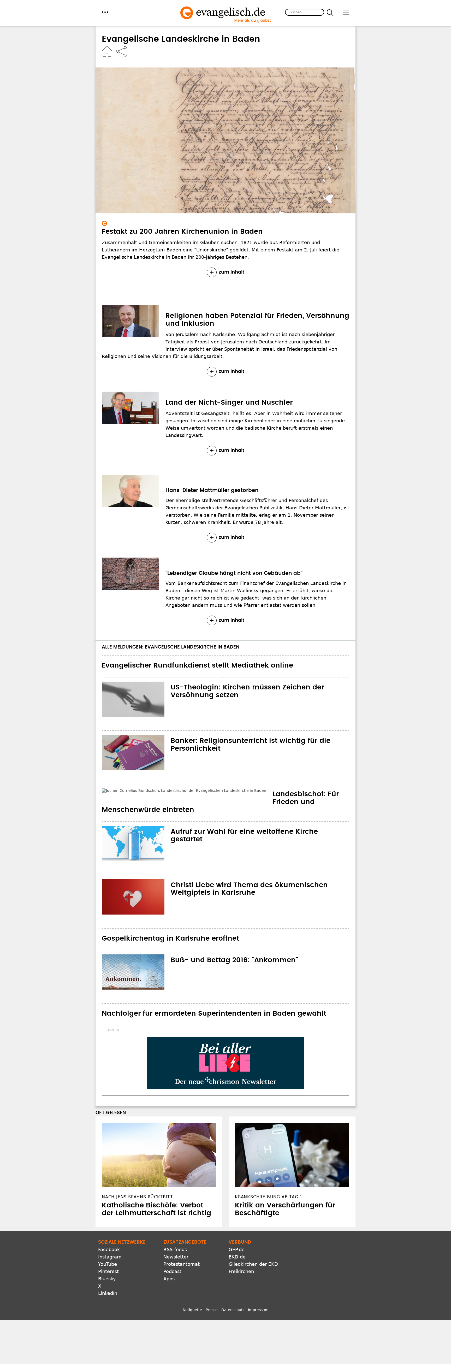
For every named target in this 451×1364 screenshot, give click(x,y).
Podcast (172, 1255)
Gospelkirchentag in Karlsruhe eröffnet (170, 922)
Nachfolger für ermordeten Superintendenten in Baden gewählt (214, 998)
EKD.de (237, 1241)
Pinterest (108, 1255)
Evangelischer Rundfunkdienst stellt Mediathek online (197, 665)
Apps (169, 1263)
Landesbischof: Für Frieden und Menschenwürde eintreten (204, 794)
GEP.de (237, 1234)
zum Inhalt (231, 272)
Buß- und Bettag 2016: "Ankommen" (234, 944)
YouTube (107, 1248)
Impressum (258, 1294)
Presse (212, 1294)
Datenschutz (232, 1294)
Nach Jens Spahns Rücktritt (137, 1181)
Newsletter (175, 1241)
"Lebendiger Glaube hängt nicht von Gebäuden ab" (233, 573)
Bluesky (107, 1263)
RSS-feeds (175, 1234)
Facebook (109, 1234)
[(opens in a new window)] (225, 1048)
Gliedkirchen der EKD (253, 1248)
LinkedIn (107, 1277)
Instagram (110, 1241)
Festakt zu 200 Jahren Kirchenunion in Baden (182, 231)
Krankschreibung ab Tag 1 (268, 1181)
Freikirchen (241, 1255)
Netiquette (192, 1294)
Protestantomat (181, 1248)
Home (107, 51)
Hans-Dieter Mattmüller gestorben (211, 490)
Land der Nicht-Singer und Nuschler (229, 402)
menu (105, 12)
